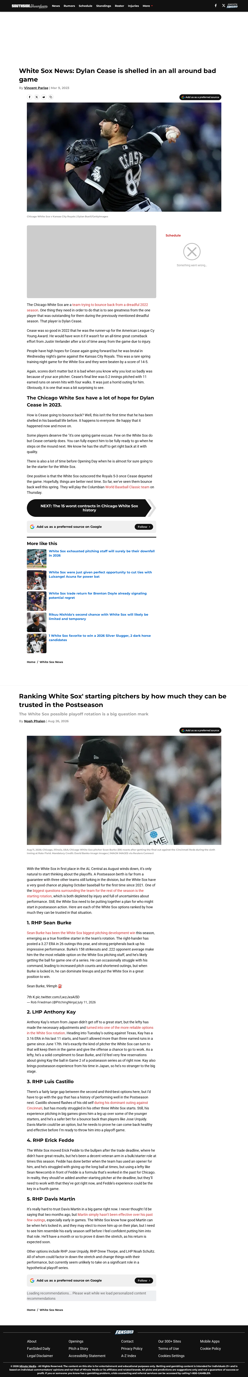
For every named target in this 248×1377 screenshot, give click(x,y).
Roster (119, 6)
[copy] (51, 97)
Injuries (133, 6)
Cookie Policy (210, 1348)
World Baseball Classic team (127, 487)
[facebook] (216, 5)
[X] (223, 5)
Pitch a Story (78, 1348)
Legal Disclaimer (40, 1356)
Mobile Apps (210, 1341)
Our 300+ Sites (169, 1341)
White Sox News (51, 662)
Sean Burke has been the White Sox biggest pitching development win (81, 933)
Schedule (85, 6)
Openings (76, 1341)
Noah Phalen (34, 721)
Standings (103, 6)
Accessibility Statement (87, 1356)
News (56, 6)
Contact (127, 1341)
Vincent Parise (36, 88)
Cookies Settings (171, 1356)
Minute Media (27, 1366)
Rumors (69, 6)
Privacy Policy (132, 1348)
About (31, 1341)
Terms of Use (168, 1348)
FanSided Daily (38, 1348)
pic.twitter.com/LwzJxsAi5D (58, 997)
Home (31, 662)
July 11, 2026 (87, 1002)
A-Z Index (128, 1356)
